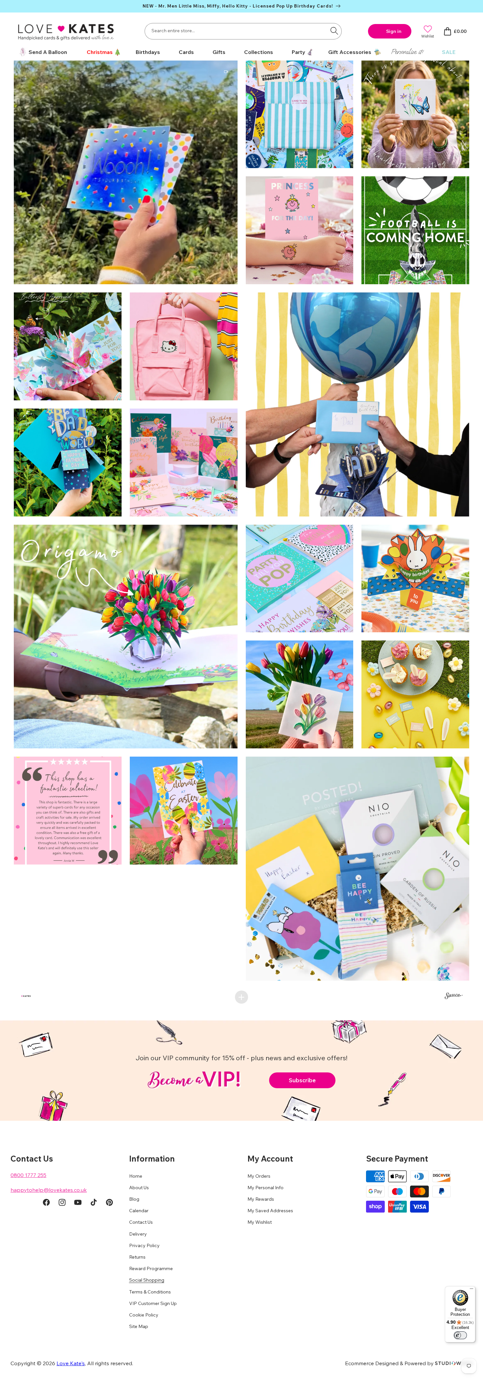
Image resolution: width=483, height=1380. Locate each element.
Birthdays (148, 52)
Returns (137, 1257)
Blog (134, 1199)
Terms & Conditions (150, 1292)
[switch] (460, 1335)
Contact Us (141, 1222)
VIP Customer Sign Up (153, 1303)
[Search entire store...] (334, 30)
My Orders (258, 1176)
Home (135, 1176)
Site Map (138, 1326)
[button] (101, 52)
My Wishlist (259, 1222)
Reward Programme (151, 1268)
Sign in (394, 31)
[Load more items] (241, 997)
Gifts (219, 52)
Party (298, 52)
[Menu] (471, 1290)
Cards (186, 52)
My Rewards (260, 1199)
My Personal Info (265, 1188)
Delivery (138, 1234)
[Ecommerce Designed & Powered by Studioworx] (453, 1363)
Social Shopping (146, 1280)
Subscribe (302, 1080)
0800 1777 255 (28, 1175)
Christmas (100, 52)
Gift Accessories (349, 52)
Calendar (139, 1211)
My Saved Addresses (270, 1211)
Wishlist (427, 36)
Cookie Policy (143, 1315)
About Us (139, 1188)
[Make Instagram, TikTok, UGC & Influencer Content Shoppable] (454, 996)
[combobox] (243, 31)
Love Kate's (71, 1363)
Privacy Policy (144, 1245)
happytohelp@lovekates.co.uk (49, 1190)
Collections (258, 52)
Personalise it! (407, 52)
